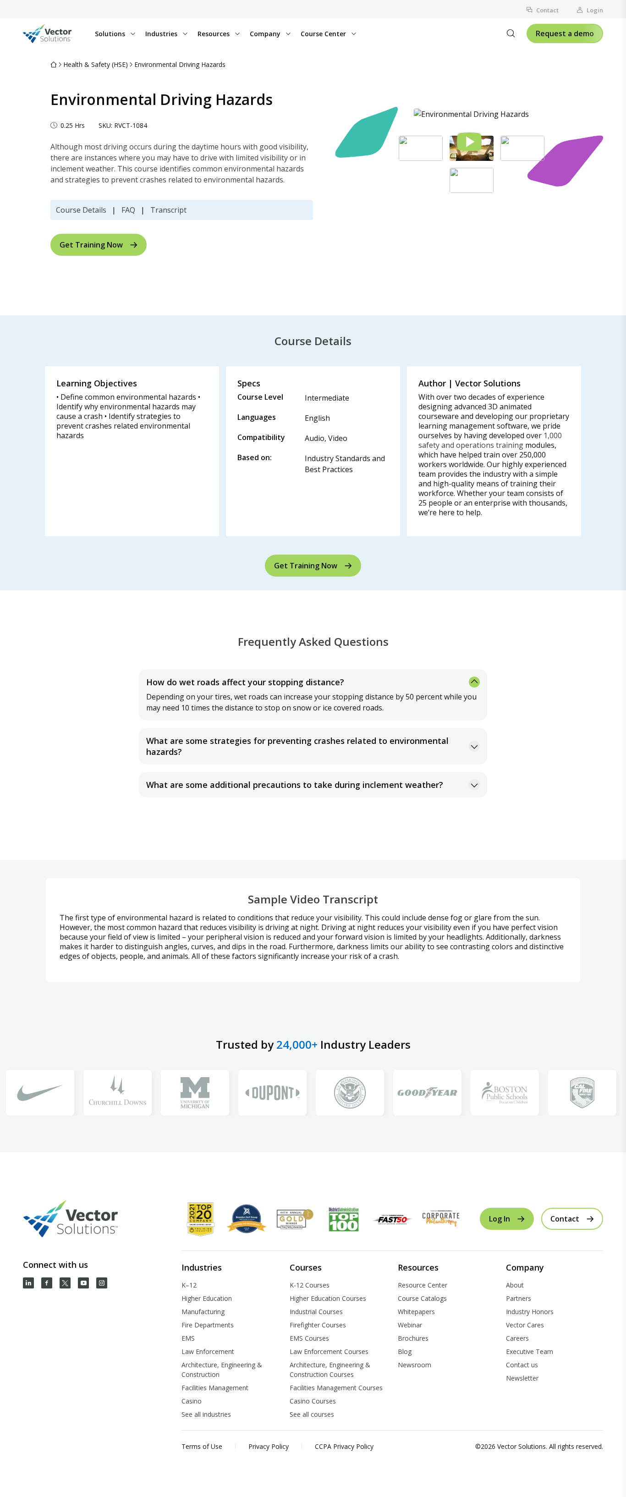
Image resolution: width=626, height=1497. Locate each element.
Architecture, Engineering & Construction (221, 1369)
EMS (188, 1338)
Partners (518, 1298)
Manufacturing (203, 1311)
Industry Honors (530, 1311)
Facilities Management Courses (336, 1387)
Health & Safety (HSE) (95, 64)
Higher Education (206, 1298)
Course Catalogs (422, 1298)
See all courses (312, 1414)
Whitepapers (416, 1311)
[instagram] (101, 1282)
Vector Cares (525, 1325)
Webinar (410, 1325)
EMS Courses (309, 1338)
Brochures (413, 1338)
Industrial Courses (316, 1311)
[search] (511, 33)
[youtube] (83, 1282)
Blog (405, 1351)
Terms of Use (201, 1446)
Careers (517, 1338)
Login (595, 10)
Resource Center (422, 1285)
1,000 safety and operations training (490, 440)
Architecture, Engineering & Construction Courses (330, 1369)
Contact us (522, 1364)
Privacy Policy (268, 1446)
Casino (191, 1401)
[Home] (53, 64)
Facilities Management (214, 1387)
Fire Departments (207, 1325)
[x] (65, 1282)
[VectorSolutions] (56, 33)
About (515, 1285)
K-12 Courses (309, 1285)
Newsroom (414, 1364)
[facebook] (46, 1282)
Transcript (168, 210)
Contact (547, 10)
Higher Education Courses (328, 1298)
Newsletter (522, 1378)
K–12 (189, 1285)
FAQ (128, 210)
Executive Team (529, 1351)
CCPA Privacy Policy (344, 1446)
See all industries (206, 1414)
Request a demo (565, 33)
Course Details (81, 210)
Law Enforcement (207, 1351)
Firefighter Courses (318, 1325)
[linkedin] (28, 1282)
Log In (499, 1219)
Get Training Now (91, 245)
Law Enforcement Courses (329, 1351)
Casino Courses (313, 1401)
